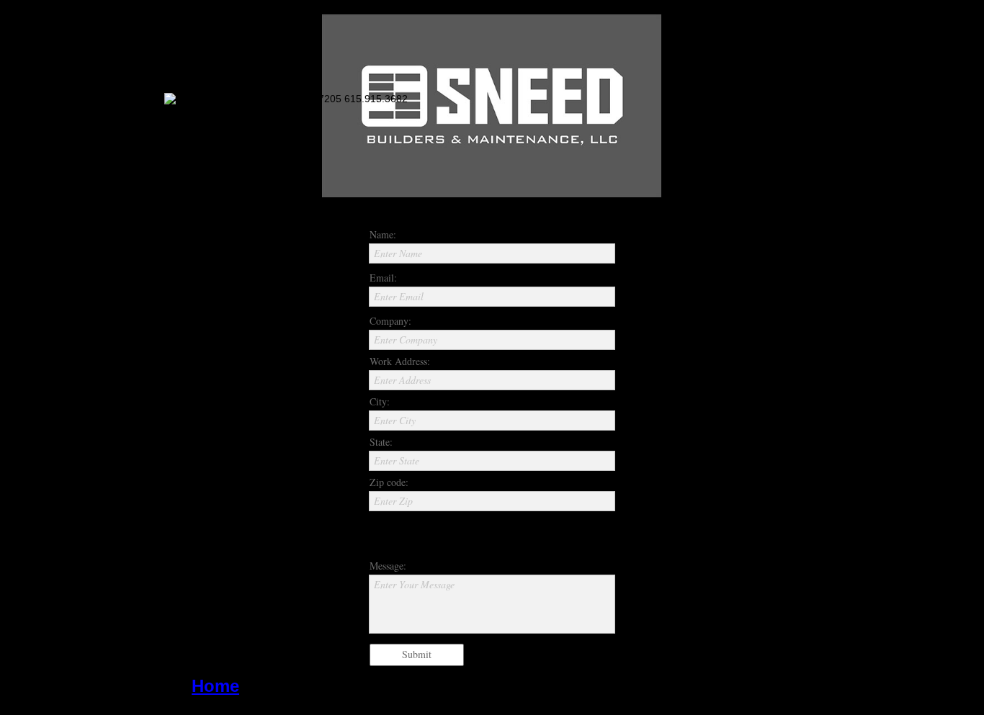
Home (215, 686)
